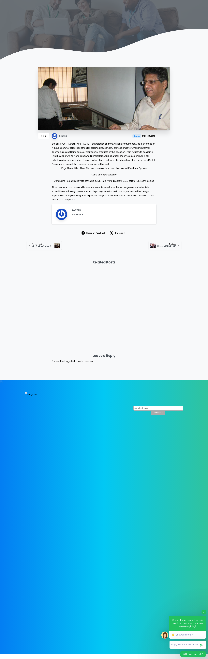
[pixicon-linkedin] (173, 432)
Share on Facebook (95, 233)
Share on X (120, 233)
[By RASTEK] (29, 280)
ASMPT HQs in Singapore (39, 321)
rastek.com (77, 214)
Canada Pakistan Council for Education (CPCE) (83, 319)
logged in (69, 361)
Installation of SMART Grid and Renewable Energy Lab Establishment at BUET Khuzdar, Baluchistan (123, 317)
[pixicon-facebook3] (180, 432)
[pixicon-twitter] (167, 432)
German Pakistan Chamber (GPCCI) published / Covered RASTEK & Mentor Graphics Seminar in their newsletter (164, 317)
